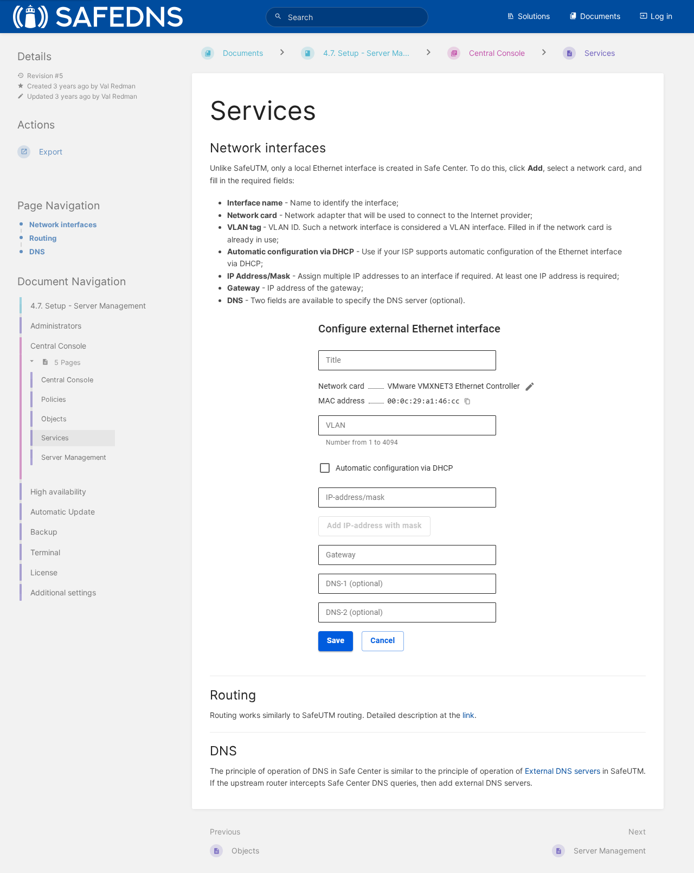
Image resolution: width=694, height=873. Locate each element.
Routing (42, 238)
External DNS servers (562, 770)
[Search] (279, 16)
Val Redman (118, 86)
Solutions (534, 16)
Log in (661, 16)
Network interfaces (63, 224)
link (468, 715)
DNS (37, 251)
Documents (600, 16)
